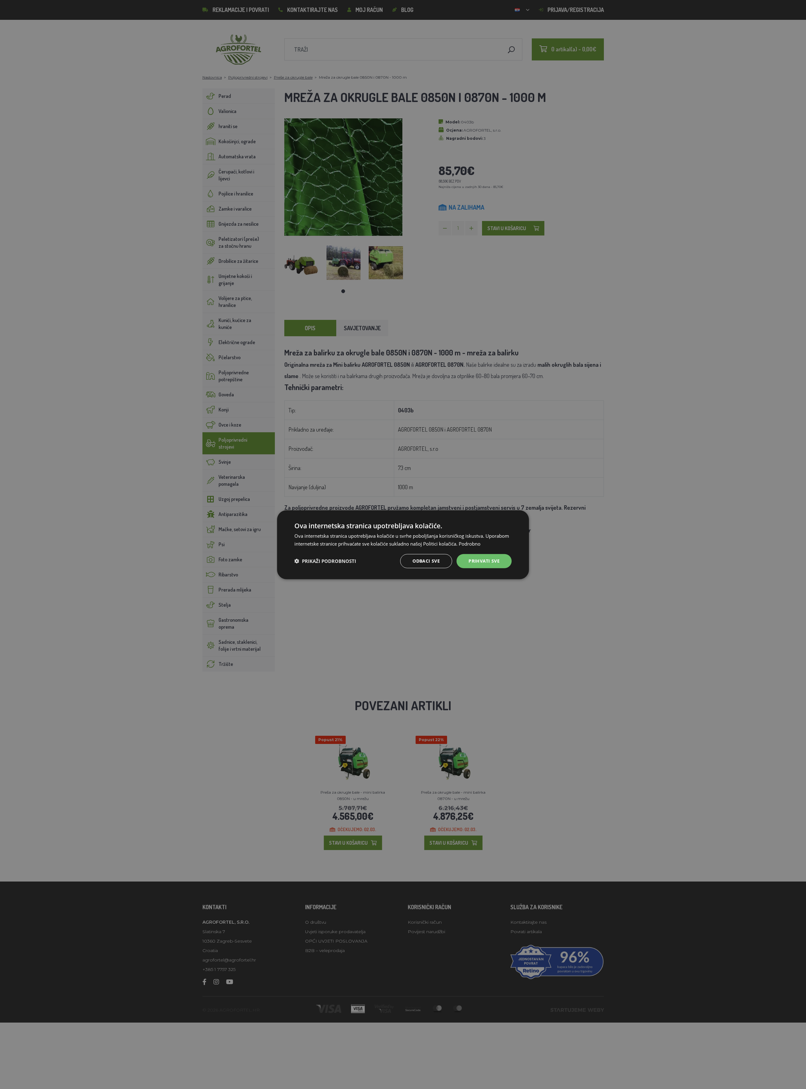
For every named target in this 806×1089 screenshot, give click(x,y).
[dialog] (403, 544)
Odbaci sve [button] (426, 561)
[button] (325, 560)
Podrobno (469, 543)
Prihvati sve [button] (484, 561)
